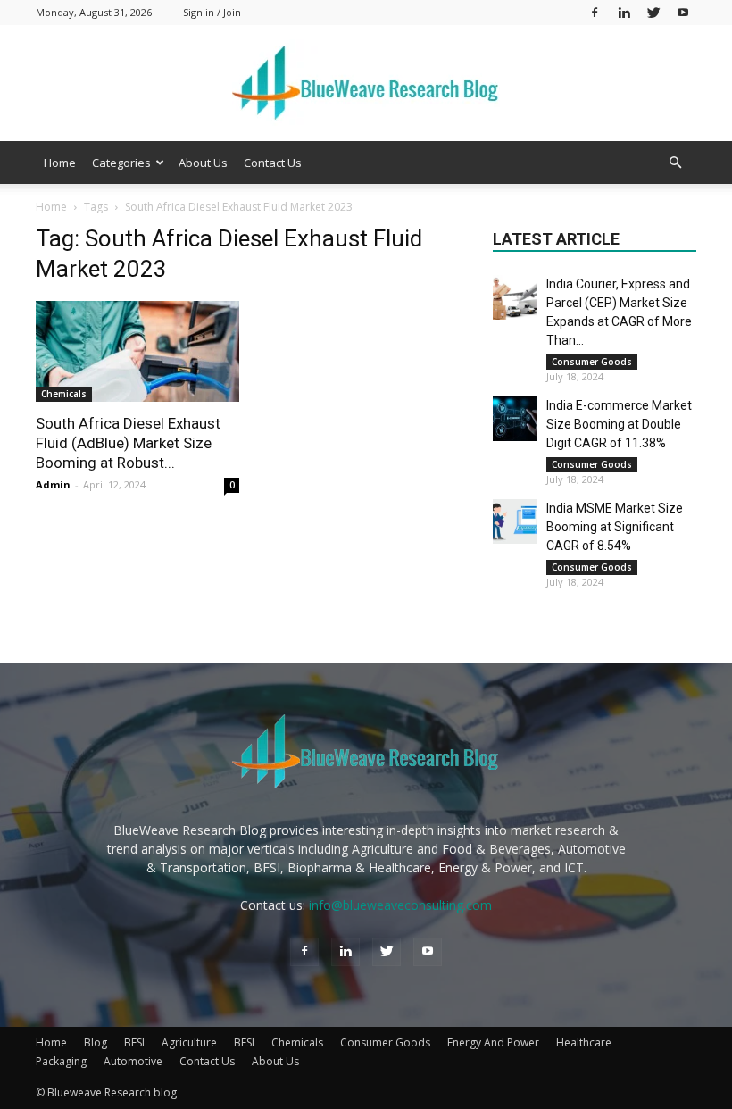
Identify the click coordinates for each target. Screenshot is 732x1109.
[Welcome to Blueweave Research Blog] (366, 84)
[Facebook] (594, 12)
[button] (674, 162)
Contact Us (273, 162)
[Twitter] (653, 12)
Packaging (61, 1061)
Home (60, 162)
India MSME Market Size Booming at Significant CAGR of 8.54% (614, 527)
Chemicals (64, 394)
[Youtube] (683, 12)
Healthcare (583, 1042)
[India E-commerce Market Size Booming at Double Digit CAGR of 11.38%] (515, 418)
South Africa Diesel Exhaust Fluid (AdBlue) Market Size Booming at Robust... (128, 442)
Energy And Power (493, 1042)
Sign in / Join (212, 12)
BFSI (134, 1042)
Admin (53, 484)
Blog (95, 1042)
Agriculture (189, 1042)
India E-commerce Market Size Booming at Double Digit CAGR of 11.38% (619, 424)
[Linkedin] (624, 12)
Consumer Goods (592, 361)
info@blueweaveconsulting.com (400, 904)
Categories (121, 162)
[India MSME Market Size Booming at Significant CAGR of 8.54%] (515, 521)
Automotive (133, 1061)
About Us (203, 162)
